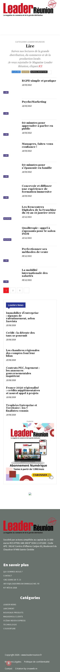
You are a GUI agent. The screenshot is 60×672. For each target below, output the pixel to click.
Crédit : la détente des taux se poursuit (20, 334)
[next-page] (26, 290)
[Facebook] (24, 556)
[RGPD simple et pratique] (11, 86)
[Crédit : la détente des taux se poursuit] (48, 337)
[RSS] (36, 556)
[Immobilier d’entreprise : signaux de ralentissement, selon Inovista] (48, 317)
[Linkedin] (30, 556)
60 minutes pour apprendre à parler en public (37, 125)
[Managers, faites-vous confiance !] (11, 149)
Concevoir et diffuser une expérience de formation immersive (37, 188)
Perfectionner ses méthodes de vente (35, 250)
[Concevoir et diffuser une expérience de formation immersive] (11, 191)
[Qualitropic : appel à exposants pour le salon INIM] (11, 233)
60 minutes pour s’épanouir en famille (37, 166)
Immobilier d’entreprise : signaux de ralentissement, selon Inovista (22, 317)
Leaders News (16, 305)
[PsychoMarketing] (11, 107)
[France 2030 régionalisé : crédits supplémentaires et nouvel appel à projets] (48, 392)
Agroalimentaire (39, 72)
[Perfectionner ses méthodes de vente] (11, 254)
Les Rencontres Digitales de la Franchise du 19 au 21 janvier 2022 (39, 209)
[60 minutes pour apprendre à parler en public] (11, 128)
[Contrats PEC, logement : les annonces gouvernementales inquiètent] (48, 372)
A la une (16, 72)
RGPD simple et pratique (39, 80)
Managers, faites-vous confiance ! (37, 145)
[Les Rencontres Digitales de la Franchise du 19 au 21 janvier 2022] (11, 212)
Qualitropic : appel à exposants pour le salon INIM (38, 231)
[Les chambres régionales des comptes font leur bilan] (48, 355)
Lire (6, 92)
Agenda (25, 72)
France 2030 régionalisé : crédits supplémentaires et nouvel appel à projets (23, 390)
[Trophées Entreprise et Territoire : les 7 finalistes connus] (48, 409)
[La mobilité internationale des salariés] (11, 275)
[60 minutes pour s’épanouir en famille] (11, 170)
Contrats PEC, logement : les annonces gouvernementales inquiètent (23, 372)
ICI (40, 66)
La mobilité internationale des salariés (35, 273)
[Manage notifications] (8, 663)
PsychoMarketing (34, 101)
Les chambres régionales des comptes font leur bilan (22, 353)
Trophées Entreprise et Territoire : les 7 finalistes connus (21, 408)
